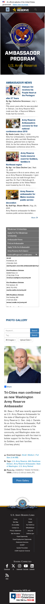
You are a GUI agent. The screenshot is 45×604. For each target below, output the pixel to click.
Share (9, 387)
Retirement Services (22, 542)
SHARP (22, 545)
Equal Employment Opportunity (22, 539)
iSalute (30, 522)
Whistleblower (30, 527)
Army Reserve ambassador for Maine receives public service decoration (20, 197)
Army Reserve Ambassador (24, 463)
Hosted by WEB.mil (21, 590)
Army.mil (30, 530)
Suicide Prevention (22, 548)
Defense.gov (30, 533)
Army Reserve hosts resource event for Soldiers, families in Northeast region (22, 159)
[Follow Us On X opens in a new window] (13, 566)
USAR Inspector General (22, 551)
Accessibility (15, 525)
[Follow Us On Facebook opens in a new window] (7, 566)
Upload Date (25, 340)
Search (34, 330)
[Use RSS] (7, 576)
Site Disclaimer (15, 533)
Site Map (15, 522)
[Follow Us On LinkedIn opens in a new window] (32, 566)
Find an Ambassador (15, 243)
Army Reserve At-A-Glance (17, 251)
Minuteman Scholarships (17, 229)
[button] (22, 4)
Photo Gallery (22, 480)
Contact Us (15, 527)
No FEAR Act (30, 525)
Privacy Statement (15, 530)
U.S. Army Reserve (19, 461)
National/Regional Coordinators (19, 255)
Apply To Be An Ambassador (18, 247)
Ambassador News (14, 240)
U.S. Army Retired (26, 466)
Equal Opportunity (22, 536)
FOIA (30, 519)
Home (15, 519)
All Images (10, 340)
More (33, 218)
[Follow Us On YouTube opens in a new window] (26, 566)
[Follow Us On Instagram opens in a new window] (19, 566)
